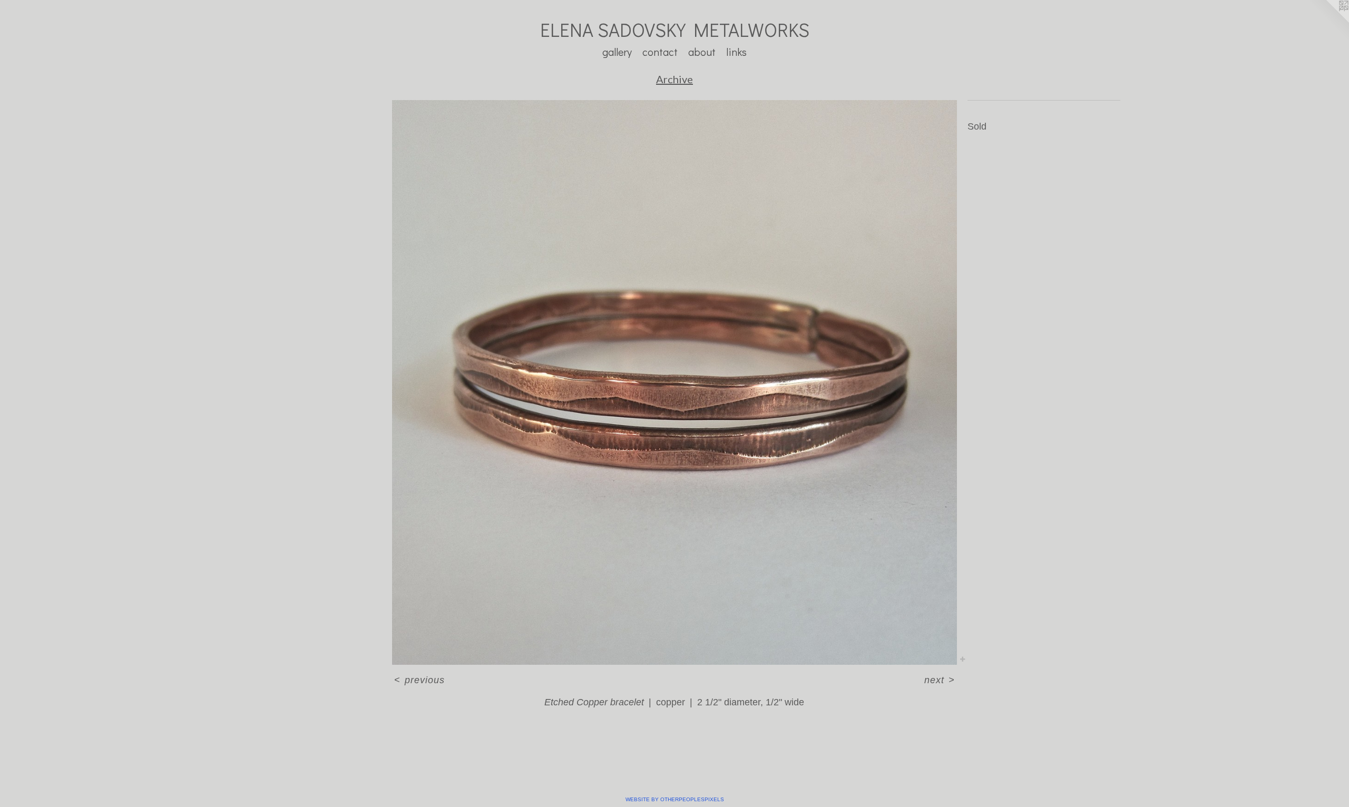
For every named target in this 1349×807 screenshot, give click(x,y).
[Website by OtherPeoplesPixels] (1328, 21)
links (736, 51)
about (702, 51)
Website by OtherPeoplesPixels (674, 799)
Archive (674, 79)
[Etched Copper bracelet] (674, 382)
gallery (617, 51)
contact (660, 51)
